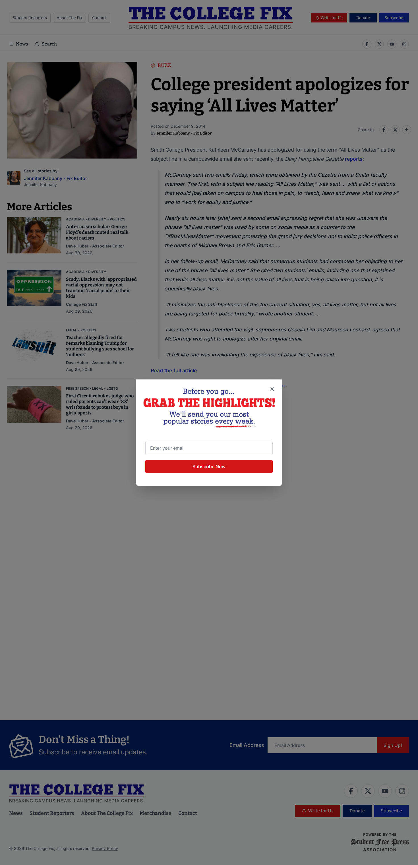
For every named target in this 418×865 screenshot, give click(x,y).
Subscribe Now (209, 466)
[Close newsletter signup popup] (272, 389)
